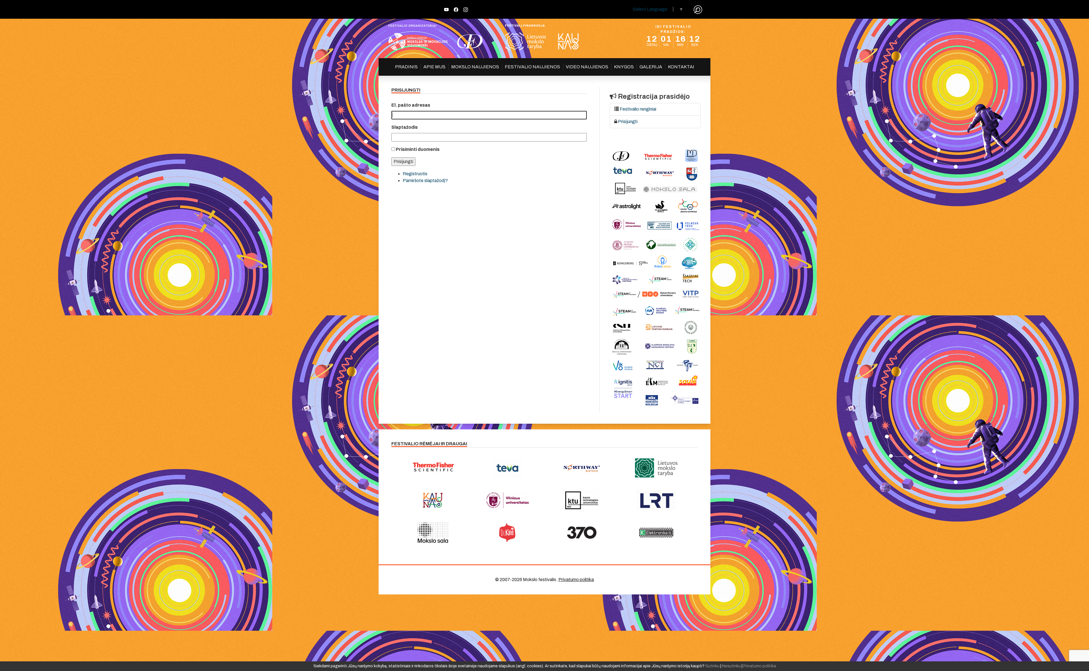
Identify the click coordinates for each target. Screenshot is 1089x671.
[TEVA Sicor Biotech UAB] (507, 468)
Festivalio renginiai (638, 109)
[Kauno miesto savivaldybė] (433, 500)
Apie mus (434, 66)
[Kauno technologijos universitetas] (582, 500)
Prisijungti (628, 121)
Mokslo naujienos (475, 66)
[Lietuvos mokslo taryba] (656, 468)
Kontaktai (681, 66)
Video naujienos (587, 66)
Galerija (651, 66)
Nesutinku (731, 666)
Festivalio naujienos (532, 66)
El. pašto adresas (410, 105)
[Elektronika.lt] (656, 532)
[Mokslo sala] (433, 532)
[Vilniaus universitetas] (507, 500)
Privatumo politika (576, 579)
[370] (582, 532)
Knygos (624, 66)
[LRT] (656, 500)
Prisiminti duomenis (418, 149)
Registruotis (415, 173)
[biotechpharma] (582, 468)
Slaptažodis (404, 127)
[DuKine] (507, 532)
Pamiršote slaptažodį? (425, 180)
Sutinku (712, 666)
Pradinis (406, 66)
